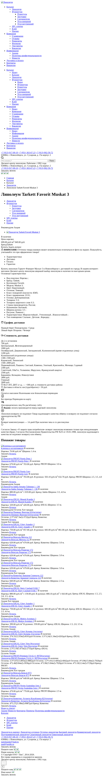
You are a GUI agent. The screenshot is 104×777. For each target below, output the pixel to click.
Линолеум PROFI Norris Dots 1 (15, 461)
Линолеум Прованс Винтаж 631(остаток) (20, 515)
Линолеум (16, 9)
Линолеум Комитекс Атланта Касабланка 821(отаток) (26, 701)
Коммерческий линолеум (88, 732)
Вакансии (16, 48)
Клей (14, 29)
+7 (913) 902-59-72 (44, 152)
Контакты (11, 63)
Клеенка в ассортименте (12, 448)
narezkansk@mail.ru (10, 742)
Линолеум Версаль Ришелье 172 (16, 552)
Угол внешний (24, 21)
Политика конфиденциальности (27, 55)
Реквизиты (17, 41)
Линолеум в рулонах (30, 732)
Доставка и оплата (15, 60)
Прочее (15, 31)
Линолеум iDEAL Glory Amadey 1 (16, 606)
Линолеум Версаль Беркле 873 (15, 675)
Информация (12, 51)
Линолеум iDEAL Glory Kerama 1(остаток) (20, 634)
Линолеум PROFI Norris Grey (14, 474)
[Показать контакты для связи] (3, 763)
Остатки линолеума (49, 732)
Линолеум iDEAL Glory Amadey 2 (16, 527)
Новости (16, 58)
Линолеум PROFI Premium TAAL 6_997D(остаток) (24, 658)
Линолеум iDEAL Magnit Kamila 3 (16, 502)
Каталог (10, 7)
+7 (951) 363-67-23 (27, 152)
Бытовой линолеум (68, 732)
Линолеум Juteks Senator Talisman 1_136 (19, 489)
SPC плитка (17, 26)
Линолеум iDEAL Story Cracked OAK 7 (19, 591)
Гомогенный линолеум (62, 734)
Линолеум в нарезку (10, 732)
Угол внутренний (25, 24)
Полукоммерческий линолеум (15, 734)
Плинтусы (22, 14)
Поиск (51, 161)
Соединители (23, 19)
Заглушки (21, 16)
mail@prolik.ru (7, 744)
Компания (11, 34)
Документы (17, 46)
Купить (12, 454)
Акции (15, 53)
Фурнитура (17, 12)
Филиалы (16, 43)
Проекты (30, 711)
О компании (17, 36)
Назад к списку (8, 708)
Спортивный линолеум (40, 734)
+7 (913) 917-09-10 (9, 152)
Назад (14, 72)
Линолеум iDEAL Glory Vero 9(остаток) (19, 646)
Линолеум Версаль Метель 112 (15, 539)
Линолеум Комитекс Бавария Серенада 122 (21, 578)
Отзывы (15, 38)
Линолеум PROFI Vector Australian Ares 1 (20, 688)
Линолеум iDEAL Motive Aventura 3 (17, 621)
